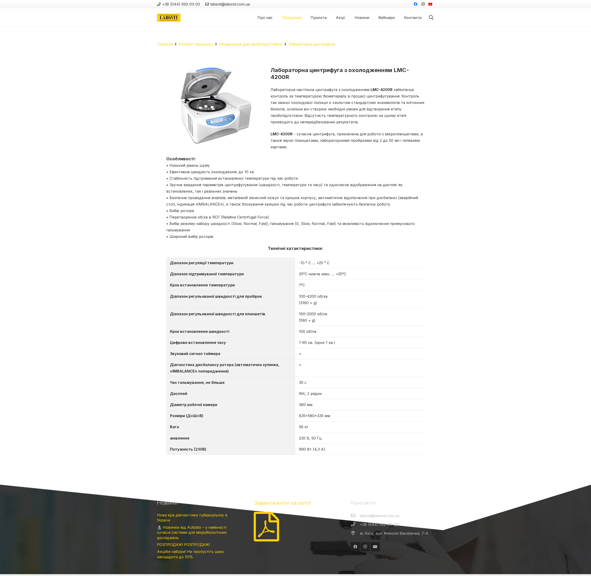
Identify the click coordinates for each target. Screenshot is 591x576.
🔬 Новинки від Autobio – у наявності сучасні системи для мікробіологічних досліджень (192, 532)
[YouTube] (430, 4)
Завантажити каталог (282, 503)
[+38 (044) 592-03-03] (355, 524)
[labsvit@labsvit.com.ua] (355, 515)
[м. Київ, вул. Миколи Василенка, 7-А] (355, 533)
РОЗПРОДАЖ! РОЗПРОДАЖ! (183, 544)
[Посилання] (169, 18)
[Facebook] (415, 4)
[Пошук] (431, 17)
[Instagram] (423, 4)
